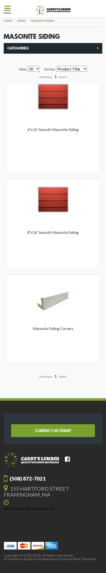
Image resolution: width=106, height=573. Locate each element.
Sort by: (49, 69)
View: (23, 69)
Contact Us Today (53, 430)
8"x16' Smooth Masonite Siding (53, 232)
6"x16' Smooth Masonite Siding (53, 129)
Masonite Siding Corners (53, 328)
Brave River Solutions (79, 559)
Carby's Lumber (53, 10)
